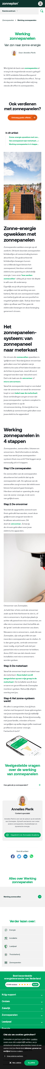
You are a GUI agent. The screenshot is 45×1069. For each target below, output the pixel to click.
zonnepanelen (31, 68)
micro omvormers (12, 381)
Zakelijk (6, 1008)
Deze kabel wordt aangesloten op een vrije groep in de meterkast (20, 678)
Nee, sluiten (16, 1063)
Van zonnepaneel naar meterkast (22, 141)
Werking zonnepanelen (26, 20)
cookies (34, 1039)
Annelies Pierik (9, 819)
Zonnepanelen (8, 20)
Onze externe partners (15, 1056)
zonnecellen (22, 357)
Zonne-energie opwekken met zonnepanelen (24, 137)
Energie (6, 1028)
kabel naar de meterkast (26, 393)
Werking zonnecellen (12, 897)
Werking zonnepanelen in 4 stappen (23, 144)
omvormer (27, 378)
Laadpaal (6, 1021)
